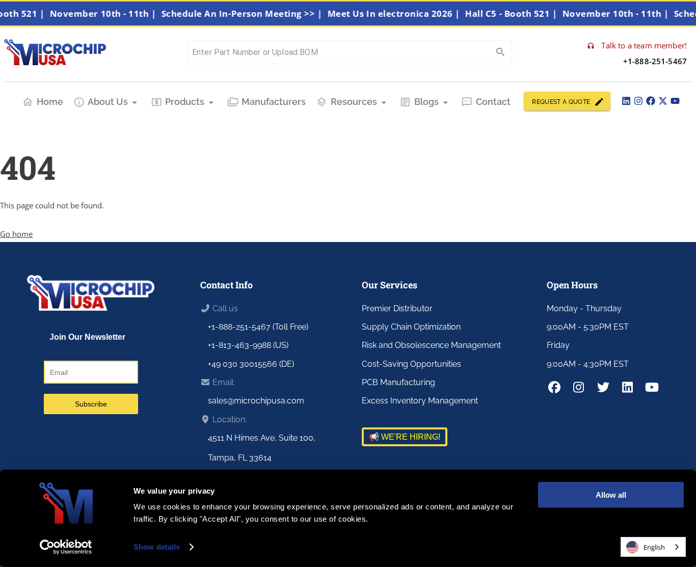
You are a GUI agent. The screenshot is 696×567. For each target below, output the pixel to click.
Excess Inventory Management (420, 401)
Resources (354, 101)
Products (184, 101)
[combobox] (653, 547)
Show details (156, 547)
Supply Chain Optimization (411, 327)
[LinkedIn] (626, 100)
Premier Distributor (397, 308)
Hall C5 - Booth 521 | (518, 13)
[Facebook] (650, 100)
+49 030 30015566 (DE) (251, 364)
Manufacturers (274, 101)
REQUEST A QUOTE (561, 101)
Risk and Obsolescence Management (431, 345)
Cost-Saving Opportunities (411, 364)
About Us (108, 101)
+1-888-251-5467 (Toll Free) (258, 327)
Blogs (426, 101)
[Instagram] (638, 100)
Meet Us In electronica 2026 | (401, 13)
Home (50, 101)
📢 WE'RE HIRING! (404, 437)
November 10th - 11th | (110, 13)
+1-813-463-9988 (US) (248, 345)
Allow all (611, 495)
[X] (662, 100)
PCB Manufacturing (398, 382)
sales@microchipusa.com (256, 401)
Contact (493, 101)
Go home (16, 234)
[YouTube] (675, 100)
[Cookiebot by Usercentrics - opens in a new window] (66, 547)
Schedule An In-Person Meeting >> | (248, 13)
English (654, 547)
